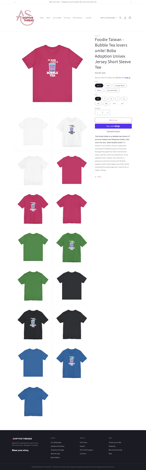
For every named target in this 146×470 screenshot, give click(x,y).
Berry (99, 86)
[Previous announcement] (15, 2)
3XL (106, 103)
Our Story (83, 442)
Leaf (108, 86)
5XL (123, 103)
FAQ (110, 454)
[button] (78, 17)
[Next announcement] (131, 2)
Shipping (112, 446)
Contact (83, 454)
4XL (115, 103)
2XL (98, 103)
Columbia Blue (112, 90)
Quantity (97, 108)
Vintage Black (120, 86)
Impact (82, 446)
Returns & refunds (115, 450)
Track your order (115, 442)
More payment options (113, 131)
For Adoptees (56, 442)
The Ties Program (86, 450)
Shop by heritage (57, 450)
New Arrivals (55, 454)
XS (98, 99)
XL (124, 99)
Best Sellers (55, 457)
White (99, 90)
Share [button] (99, 177)
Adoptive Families (57, 446)
